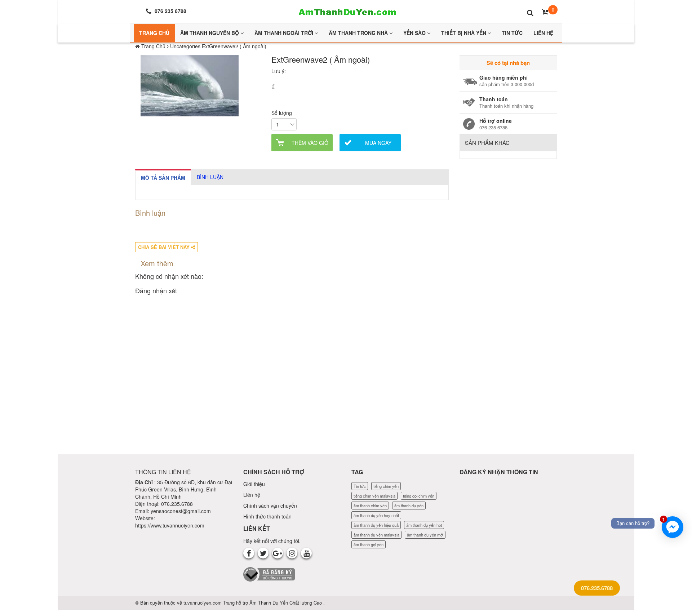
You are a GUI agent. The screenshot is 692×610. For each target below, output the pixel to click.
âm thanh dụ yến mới (425, 535)
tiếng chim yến (386, 486)
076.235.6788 (597, 588)
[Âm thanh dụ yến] (346, 10)
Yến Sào (415, 32)
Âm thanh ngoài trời (284, 32)
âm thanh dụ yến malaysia (376, 535)
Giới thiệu (254, 483)
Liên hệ (251, 494)
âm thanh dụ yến (408, 505)
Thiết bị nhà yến (464, 32)
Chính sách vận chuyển (270, 505)
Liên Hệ (543, 32)
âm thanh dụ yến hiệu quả (376, 525)
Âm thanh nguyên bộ (210, 32)
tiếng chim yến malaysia (374, 496)
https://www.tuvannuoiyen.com (169, 525)
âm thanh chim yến (370, 505)
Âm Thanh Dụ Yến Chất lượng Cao (286, 602)
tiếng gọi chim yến (418, 496)
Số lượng (281, 112)
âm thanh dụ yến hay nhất (376, 515)
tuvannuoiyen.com (203, 602)
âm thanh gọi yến (368, 544)
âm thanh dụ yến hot (424, 525)
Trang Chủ (154, 32)
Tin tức (360, 486)
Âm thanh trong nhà (359, 32)
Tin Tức (512, 32)
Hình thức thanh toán (267, 516)
